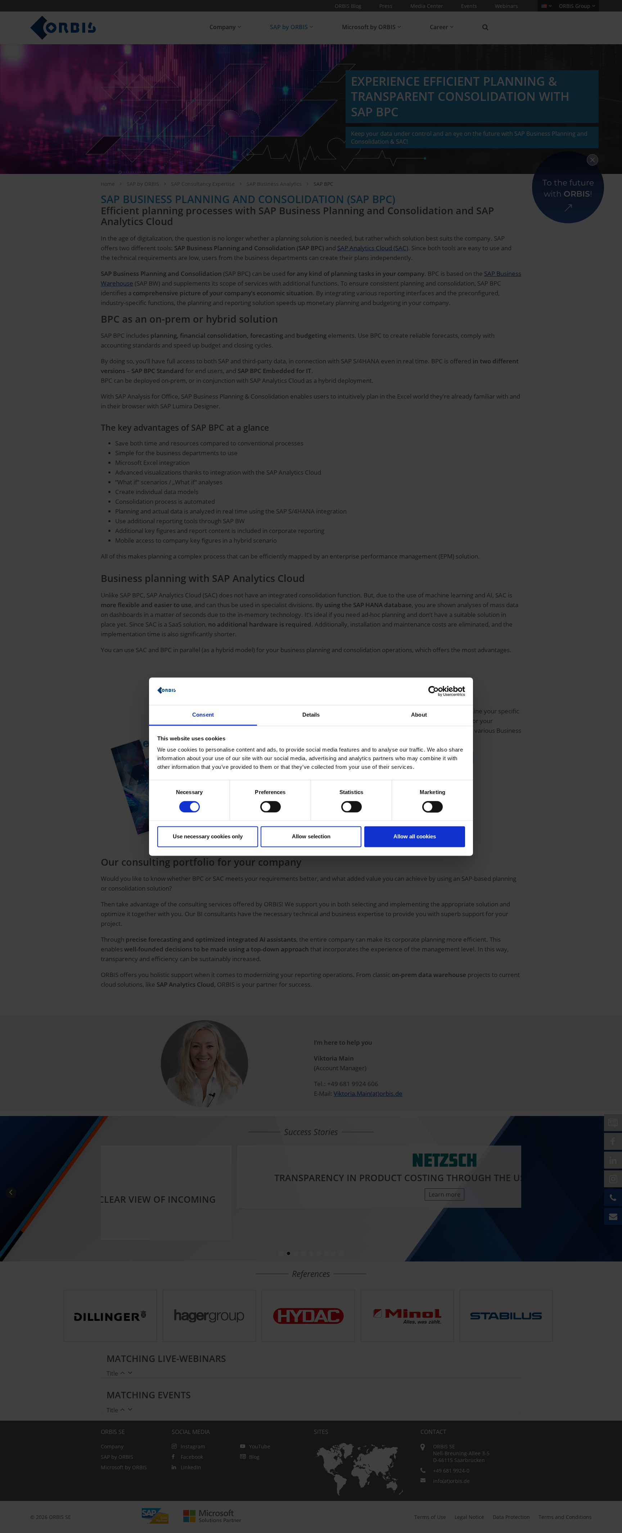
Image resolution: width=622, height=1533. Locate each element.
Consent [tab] (203, 715)
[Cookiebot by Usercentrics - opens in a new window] (433, 691)
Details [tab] (311, 715)
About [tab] (419, 715)
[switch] (270, 806)
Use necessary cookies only (208, 837)
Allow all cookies (414, 837)
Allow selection (311, 837)
